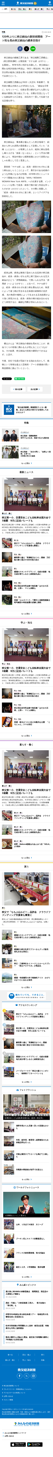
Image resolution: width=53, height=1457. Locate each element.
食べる (13, 9)
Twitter (26, 1376)
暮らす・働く (39, 9)
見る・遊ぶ (22, 9)
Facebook (19, 1376)
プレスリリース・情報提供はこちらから (18, 1389)
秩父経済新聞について (11, 1386)
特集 (3, 32)
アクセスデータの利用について (14, 1393)
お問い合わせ (8, 1396)
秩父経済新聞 (24, 3)
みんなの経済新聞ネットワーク (26, 1424)
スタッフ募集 (8, 1400)
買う (30, 9)
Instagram (33, 1376)
